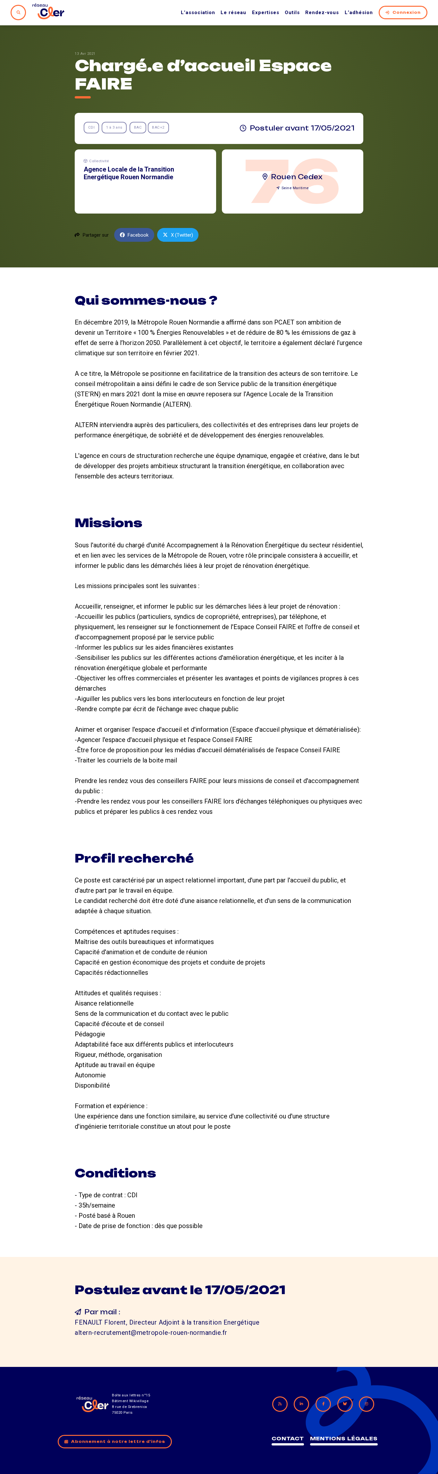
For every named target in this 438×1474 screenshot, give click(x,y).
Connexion (406, 12)
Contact (288, 1439)
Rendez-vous (322, 12)
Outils (292, 12)
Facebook (138, 235)
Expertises (265, 12)
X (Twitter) (182, 235)
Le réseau (233, 12)
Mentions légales (344, 1439)
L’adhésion (359, 12)
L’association (198, 12)
